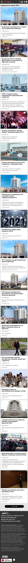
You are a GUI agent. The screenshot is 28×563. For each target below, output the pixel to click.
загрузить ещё (14, 506)
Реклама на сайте (18, 515)
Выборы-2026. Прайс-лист (8, 519)
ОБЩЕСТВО (4, 36)
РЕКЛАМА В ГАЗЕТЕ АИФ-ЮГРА (8, 517)
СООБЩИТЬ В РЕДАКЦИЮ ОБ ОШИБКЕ (11, 521)
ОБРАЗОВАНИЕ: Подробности (10, 71)
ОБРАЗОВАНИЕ (5, 108)
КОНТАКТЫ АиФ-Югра (6, 515)
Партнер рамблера (12, 556)
